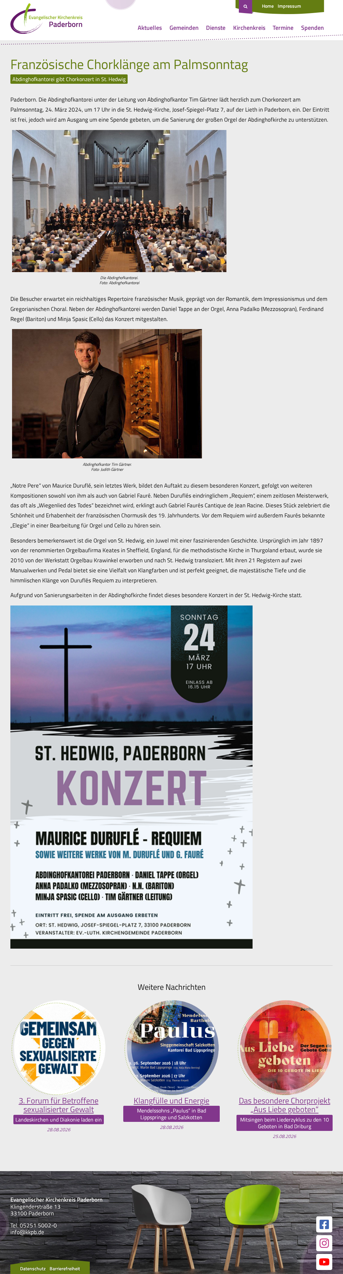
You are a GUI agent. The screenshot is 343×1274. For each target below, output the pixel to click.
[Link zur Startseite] (46, 20)
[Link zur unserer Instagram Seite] (324, 1243)
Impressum (289, 5)
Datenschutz (33, 1268)
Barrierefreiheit (65, 1268)
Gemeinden (184, 27)
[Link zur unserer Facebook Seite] (324, 1224)
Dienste (215, 27)
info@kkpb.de (27, 1232)
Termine (283, 27)
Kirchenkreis (249, 27)
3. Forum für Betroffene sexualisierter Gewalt (58, 1105)
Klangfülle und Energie (171, 1100)
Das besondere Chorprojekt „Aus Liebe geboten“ (284, 1105)
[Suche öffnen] (246, 7)
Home (268, 5)
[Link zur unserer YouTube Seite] (324, 1262)
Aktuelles (150, 27)
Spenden (312, 27)
